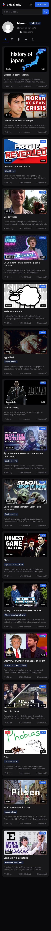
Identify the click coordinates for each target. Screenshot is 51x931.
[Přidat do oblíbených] (7, 51)
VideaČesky (14, 4)
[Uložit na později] (12, 51)
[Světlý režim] (31, 4)
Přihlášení (41, 4)
